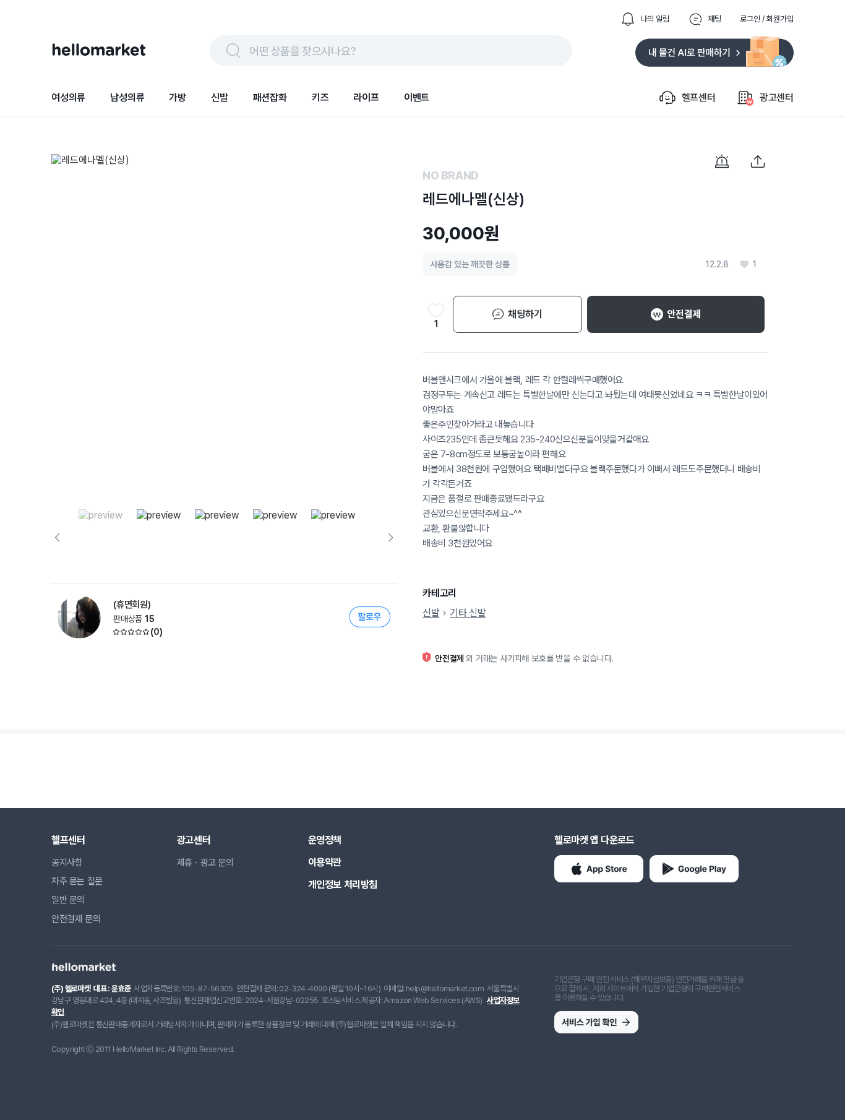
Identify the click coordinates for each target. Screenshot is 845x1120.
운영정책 (324, 840)
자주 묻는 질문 (77, 881)
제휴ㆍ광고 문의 (205, 862)
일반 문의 (68, 899)
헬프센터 (68, 840)
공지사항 (66, 862)
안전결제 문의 (75, 918)
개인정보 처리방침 (342, 884)
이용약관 (324, 862)
